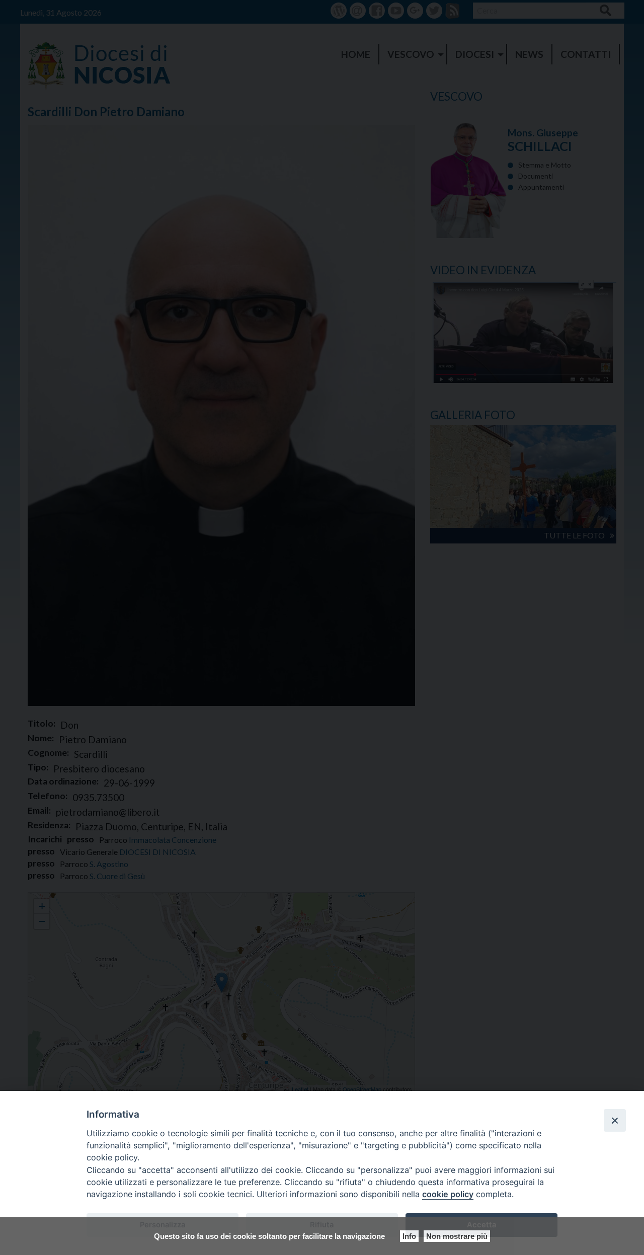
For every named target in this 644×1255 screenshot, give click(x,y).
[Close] (615, 1120)
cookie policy (447, 1194)
